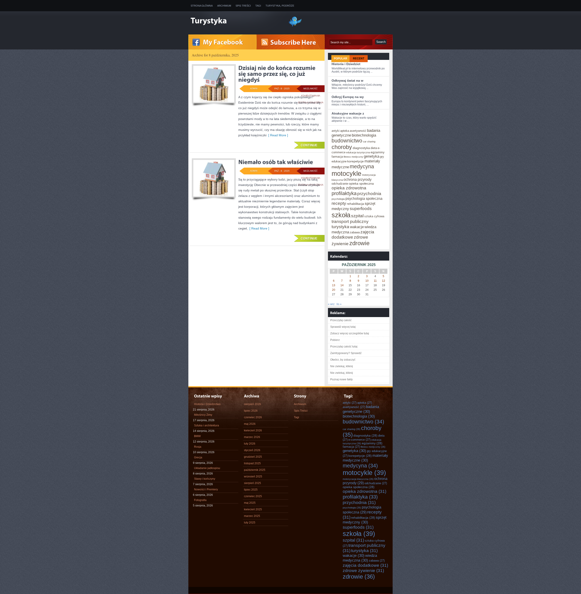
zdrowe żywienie (363, 570)
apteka (344, 130)
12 (383, 280)
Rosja (197, 446)
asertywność (358, 130)
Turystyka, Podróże (280, 5)
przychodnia (369, 193)
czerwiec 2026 (253, 417)
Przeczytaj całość (341, 320)
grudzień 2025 (253, 456)
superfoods (361, 208)
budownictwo (347, 141)
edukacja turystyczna (358, 152)
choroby (342, 147)
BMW (197, 436)
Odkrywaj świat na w (347, 80)
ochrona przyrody (358, 179)
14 (342, 285)
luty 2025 (249, 522)
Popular (340, 58)
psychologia (338, 199)
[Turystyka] (236, 21)
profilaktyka (344, 193)
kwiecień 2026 (253, 430)
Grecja (198, 457)
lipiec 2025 (251, 489)
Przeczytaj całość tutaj (343, 346)
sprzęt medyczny (365, 519)
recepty (339, 203)
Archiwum (224, 5)
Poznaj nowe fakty (341, 379)
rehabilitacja (355, 203)
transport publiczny (350, 221)
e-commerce (359, 439)
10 (367, 280)
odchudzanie (340, 183)
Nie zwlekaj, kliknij (341, 366)
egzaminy (377, 152)
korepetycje (355, 161)
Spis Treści (243, 5)
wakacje (357, 227)
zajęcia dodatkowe (353, 234)
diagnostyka (361, 148)
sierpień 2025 (252, 483)
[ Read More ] (277, 135)
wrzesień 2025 (253, 476)
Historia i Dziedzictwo (207, 404)
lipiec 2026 (251, 410)
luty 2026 (249, 443)
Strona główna (202, 5)
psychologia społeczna (363, 198)
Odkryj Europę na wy (348, 97)
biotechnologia (364, 135)
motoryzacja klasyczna (358, 479)
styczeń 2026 (252, 450)
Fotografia (200, 500)
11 (375, 280)
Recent (358, 58)
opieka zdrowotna (349, 187)
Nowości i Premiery (206, 489)
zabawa (355, 232)
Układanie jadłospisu (207, 468)
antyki (336, 130)
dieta (374, 148)
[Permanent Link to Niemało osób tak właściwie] (275, 162)
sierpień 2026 (252, 404)
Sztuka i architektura (206, 425)
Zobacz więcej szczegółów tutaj (349, 333)
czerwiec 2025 (253, 496)
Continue (309, 145)
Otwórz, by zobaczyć (342, 359)
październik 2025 (254, 470)
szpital (357, 215)
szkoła (341, 215)
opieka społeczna (361, 183)
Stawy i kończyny (204, 478)
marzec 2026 (252, 437)
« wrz (331, 304)
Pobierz (335, 340)
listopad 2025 (252, 463)
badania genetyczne (361, 409)
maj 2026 (250, 423)
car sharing (369, 141)
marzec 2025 (252, 516)
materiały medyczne (365, 457)
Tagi (258, 5)
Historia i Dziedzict (346, 64)
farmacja (337, 156)
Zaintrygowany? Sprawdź (346, 353)
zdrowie (359, 243)
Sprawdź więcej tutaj (343, 326)
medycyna (362, 166)
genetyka (371, 156)
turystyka (340, 226)
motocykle (346, 173)
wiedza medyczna (360, 557)
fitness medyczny (353, 156)
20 (333, 289)
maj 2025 (250, 502)
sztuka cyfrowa (374, 216)
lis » (339, 304)
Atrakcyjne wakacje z (348, 113)
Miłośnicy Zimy (203, 414)
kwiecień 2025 (253, 509)
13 (333, 285)
